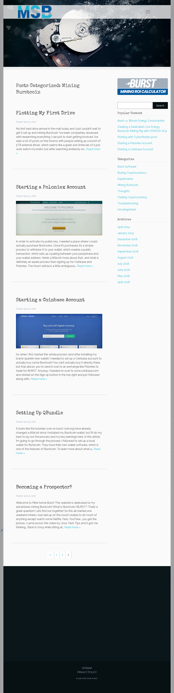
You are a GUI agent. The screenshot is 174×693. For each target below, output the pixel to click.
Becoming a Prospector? (44, 487)
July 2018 (123, 263)
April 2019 (123, 227)
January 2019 (125, 233)
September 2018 (127, 251)
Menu (148, 12)
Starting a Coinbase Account (50, 300)
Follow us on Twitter (70, 641)
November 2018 (127, 245)
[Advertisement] (87, 608)
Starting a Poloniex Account (51, 187)
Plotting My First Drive (45, 113)
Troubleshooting (127, 203)
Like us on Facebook (78, 641)
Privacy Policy (87, 672)
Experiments (125, 178)
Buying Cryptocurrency (131, 172)
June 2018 (123, 269)
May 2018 (123, 276)
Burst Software (126, 166)
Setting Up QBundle (39, 413)
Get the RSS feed (103, 641)
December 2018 (127, 239)
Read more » (85, 266)
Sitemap (87, 668)
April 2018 (123, 282)
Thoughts (123, 191)
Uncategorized (126, 209)
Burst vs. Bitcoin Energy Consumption (141, 120)
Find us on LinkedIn (95, 641)
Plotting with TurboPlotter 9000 (137, 137)
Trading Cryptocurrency (132, 197)
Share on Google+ (87, 641)
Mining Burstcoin (127, 185)
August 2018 (125, 257)
